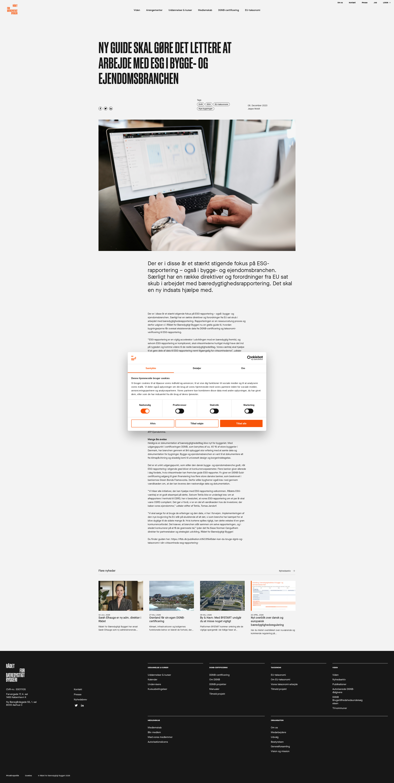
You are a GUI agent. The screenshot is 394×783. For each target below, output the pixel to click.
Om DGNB (214, 679)
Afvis (153, 423)
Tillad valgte (197, 423)
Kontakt (78, 689)
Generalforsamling (280, 746)
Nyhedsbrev (80, 699)
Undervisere (154, 684)
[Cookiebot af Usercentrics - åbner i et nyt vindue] (249, 358)
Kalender (152, 679)
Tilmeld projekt (217, 693)
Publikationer (339, 684)
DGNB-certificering (219, 674)
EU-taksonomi (221, 104)
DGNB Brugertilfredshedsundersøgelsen (347, 700)
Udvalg (274, 737)
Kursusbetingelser (157, 689)
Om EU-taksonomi (280, 679)
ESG (209, 104)
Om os (274, 727)
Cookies (28, 776)
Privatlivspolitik (12, 776)
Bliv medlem (154, 732)
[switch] (179, 411)
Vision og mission (280, 751)
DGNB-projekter (217, 684)
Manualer (214, 689)
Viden (335, 674)
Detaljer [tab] (197, 368)
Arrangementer (154, 10)
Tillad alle (241, 423)
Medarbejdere (278, 732)
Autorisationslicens (158, 741)
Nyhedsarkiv (339, 679)
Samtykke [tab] (151, 368)
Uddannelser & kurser (159, 674)
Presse (77, 694)
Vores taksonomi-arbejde (284, 684)
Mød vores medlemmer (160, 737)
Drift (201, 104)
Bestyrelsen (277, 741)
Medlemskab (155, 727)
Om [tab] (243, 368)
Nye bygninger (206, 108)
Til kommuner (339, 708)
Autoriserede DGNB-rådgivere (343, 691)
